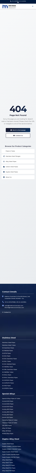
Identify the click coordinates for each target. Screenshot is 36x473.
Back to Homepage (19, 130)
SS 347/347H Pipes (8, 383)
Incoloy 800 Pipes (7, 412)
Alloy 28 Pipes (6, 431)
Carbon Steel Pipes (12, 166)
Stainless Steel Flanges (13, 156)
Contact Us (19, 135)
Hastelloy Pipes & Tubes (9, 420)
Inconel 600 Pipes (7, 404)
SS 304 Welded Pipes (9, 364)
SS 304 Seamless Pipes (9, 358)
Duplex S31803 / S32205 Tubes (11, 449)
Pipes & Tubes (10, 151)
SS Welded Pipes (7, 350)
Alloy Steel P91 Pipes (8, 470)
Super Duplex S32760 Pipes (10, 457)
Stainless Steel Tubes (9, 345)
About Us (9, 177)
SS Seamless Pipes (8, 348)
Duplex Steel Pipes (12, 172)
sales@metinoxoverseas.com (14, 305)
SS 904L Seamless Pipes (10, 377)
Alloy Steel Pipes (11, 161)
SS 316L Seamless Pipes (9, 369)
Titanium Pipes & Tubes (9, 422)
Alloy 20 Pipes (6, 428)
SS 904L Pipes (6, 375)
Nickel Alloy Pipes (7, 433)
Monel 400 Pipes (7, 417)
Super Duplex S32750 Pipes (10, 454)
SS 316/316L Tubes (7, 372)
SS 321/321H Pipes (7, 380)
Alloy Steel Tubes (7, 462)
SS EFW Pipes (6, 353)
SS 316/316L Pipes (7, 366)
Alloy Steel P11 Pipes (8, 465)
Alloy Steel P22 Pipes (8, 468)
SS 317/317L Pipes (7, 388)
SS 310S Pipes (6, 385)
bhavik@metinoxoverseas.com (14, 307)
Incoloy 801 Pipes (7, 414)
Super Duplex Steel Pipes (10, 451)
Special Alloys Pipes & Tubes (11, 398)
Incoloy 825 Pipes (7, 409)
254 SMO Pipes (7, 425)
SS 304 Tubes (6, 361)
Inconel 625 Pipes (7, 401)
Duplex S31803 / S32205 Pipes (11, 446)
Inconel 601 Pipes (7, 406)
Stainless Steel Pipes (8, 342)
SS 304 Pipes (6, 356)
